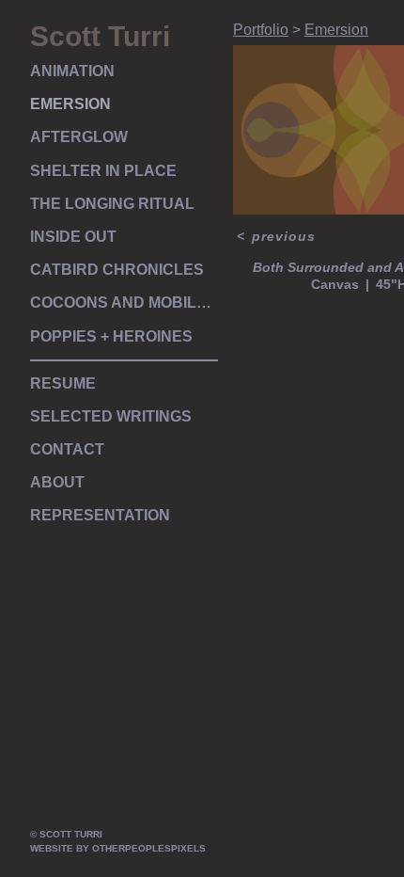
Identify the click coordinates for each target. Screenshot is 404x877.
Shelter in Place (103, 171)
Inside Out (73, 237)
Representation (100, 515)
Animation (72, 71)
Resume (63, 383)
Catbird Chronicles (117, 270)
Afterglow (79, 137)
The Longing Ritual (112, 204)
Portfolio (260, 30)
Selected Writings (111, 416)
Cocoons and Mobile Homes (124, 303)
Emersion (70, 104)
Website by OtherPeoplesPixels (118, 848)
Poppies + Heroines (111, 336)
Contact (67, 449)
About (57, 482)
